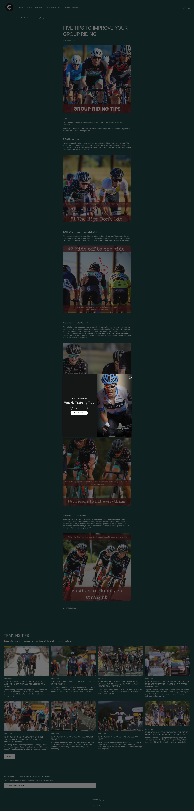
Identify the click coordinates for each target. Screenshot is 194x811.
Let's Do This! (79, 413)
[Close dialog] (130, 376)
